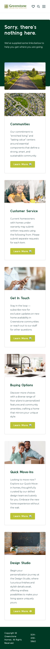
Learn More (21, 164)
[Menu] (44, 6)
